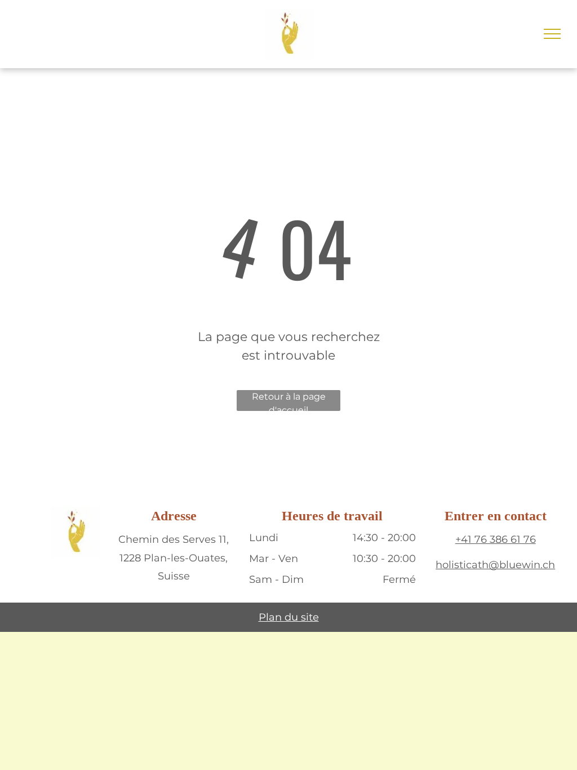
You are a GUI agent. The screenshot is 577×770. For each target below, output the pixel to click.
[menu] (552, 33)
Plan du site (289, 617)
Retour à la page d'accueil (289, 401)
